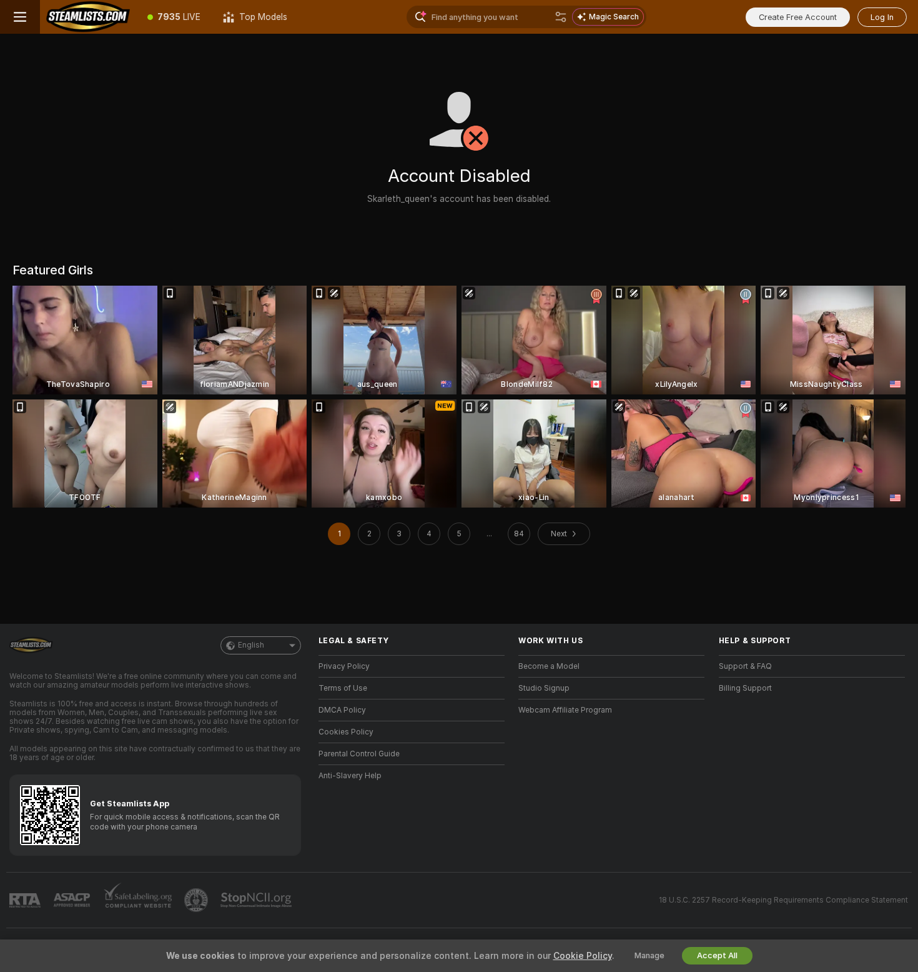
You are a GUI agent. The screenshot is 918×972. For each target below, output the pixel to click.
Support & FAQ (745, 666)
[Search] (561, 17)
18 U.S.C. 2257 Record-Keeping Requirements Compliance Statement (783, 900)
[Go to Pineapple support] (197, 900)
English (251, 645)
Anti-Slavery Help (350, 775)
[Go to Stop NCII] (257, 900)
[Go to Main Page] (88, 17)
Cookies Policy (345, 732)
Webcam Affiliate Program (565, 710)
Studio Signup (544, 688)
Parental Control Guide (359, 753)
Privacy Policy (344, 666)
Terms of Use (342, 688)
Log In (882, 17)
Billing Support (745, 688)
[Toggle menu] (20, 17)
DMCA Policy (342, 710)
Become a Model (549, 666)
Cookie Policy (582, 956)
